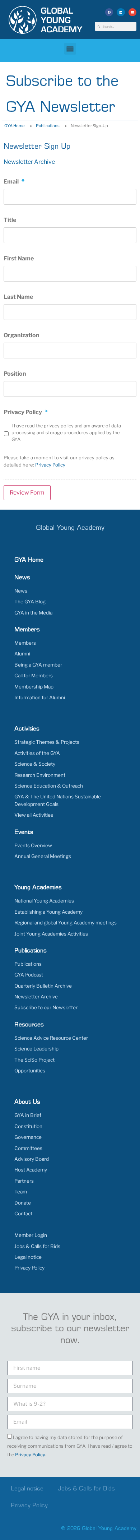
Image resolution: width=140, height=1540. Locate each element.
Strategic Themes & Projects (46, 742)
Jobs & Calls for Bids (37, 1246)
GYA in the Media (33, 613)
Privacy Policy (50, 465)
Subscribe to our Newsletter (46, 1007)
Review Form (27, 492)
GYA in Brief (27, 1115)
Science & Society (34, 764)
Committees (28, 1148)
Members (25, 643)
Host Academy (30, 1170)
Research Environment (39, 775)
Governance (28, 1137)
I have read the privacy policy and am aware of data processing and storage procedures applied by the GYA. (66, 432)
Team (20, 1192)
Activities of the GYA (37, 753)
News (20, 591)
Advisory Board (31, 1159)
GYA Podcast (28, 975)
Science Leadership (36, 1049)
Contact (23, 1213)
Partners (24, 1181)
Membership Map (33, 687)
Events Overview (33, 845)
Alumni (22, 654)
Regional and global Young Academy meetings (65, 923)
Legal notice (28, 1257)
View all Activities (33, 815)
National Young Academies (44, 901)
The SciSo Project (34, 1060)
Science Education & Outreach (48, 786)
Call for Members (33, 675)
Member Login (30, 1235)
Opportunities (29, 1070)
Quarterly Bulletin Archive (43, 986)
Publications (48, 125)
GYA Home (14, 125)
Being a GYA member (38, 665)
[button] (109, 12)
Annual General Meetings (42, 856)
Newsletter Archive (29, 161)
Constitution (28, 1126)
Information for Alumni (39, 697)
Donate (22, 1203)
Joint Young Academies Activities (51, 934)
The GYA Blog (30, 601)
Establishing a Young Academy (48, 912)
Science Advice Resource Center (51, 1038)
